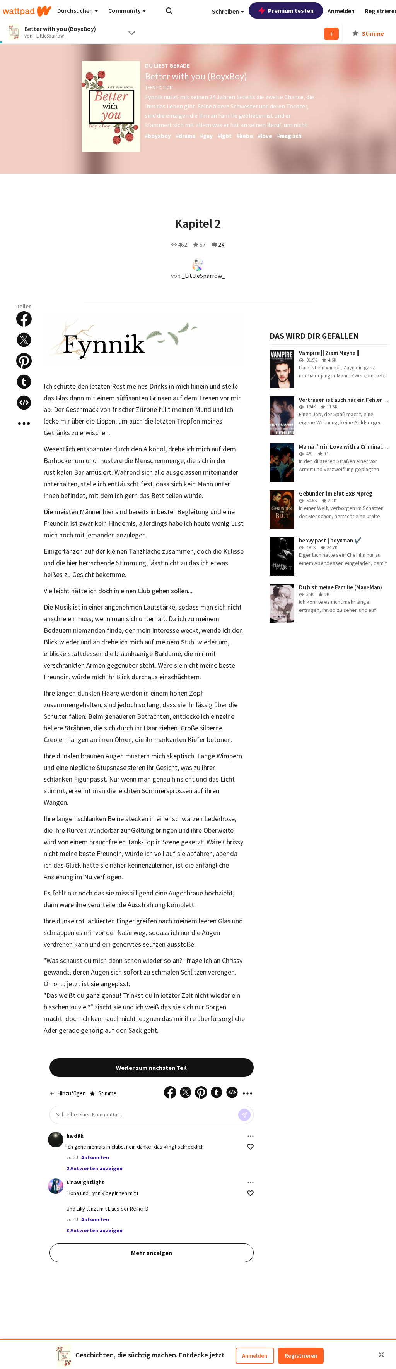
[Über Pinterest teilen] (24, 361)
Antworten (95, 1157)
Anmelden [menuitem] (341, 11)
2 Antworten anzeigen (95, 1168)
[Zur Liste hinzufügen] (331, 34)
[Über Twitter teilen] (24, 340)
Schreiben (226, 11)
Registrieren (301, 1355)
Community (125, 10)
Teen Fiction (159, 87)
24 (221, 244)
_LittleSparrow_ (203, 275)
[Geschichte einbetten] (24, 402)
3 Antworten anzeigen (95, 1230)
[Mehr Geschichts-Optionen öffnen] (24, 423)
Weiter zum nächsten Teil (151, 1067)
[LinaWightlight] (55, 1186)
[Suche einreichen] (169, 11)
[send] (244, 1115)
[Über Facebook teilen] (24, 319)
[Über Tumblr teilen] (24, 381)
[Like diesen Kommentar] (250, 1146)
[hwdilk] (55, 1139)
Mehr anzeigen (151, 1253)
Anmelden (254, 1355)
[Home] (27, 11)
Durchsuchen (75, 10)
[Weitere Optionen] (250, 1136)
